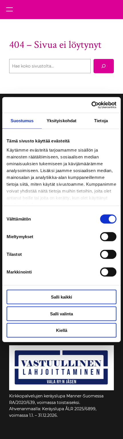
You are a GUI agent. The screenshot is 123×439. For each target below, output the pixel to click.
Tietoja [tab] (101, 120)
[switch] (108, 236)
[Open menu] (9, 9)
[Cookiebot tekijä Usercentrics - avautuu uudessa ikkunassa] (91, 105)
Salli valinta (61, 313)
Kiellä (61, 330)
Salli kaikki (61, 297)
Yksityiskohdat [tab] (61, 120)
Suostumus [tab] (22, 120)
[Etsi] (104, 66)
